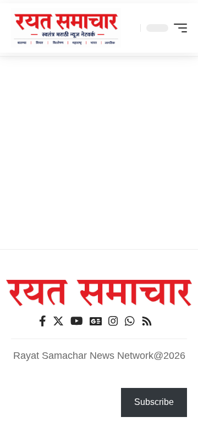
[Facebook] (42, 321)
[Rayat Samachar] (66, 28)
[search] (129, 27)
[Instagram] (113, 321)
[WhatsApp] (130, 321)
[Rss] (147, 321)
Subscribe (154, 402)
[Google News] (96, 321)
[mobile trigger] (177, 28)
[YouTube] (77, 321)
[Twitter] (58, 321)
